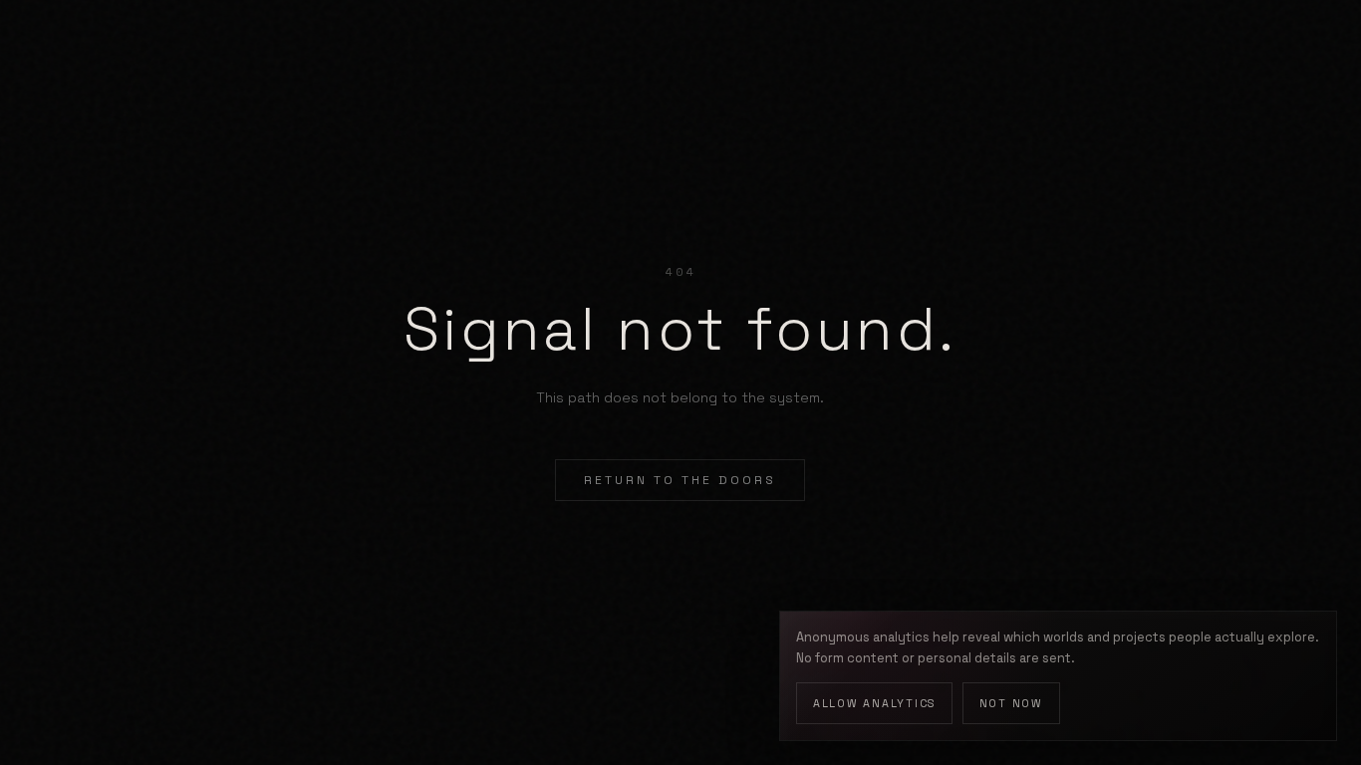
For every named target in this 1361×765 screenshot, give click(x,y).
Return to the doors (680, 480)
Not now (1011, 703)
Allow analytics (874, 703)
